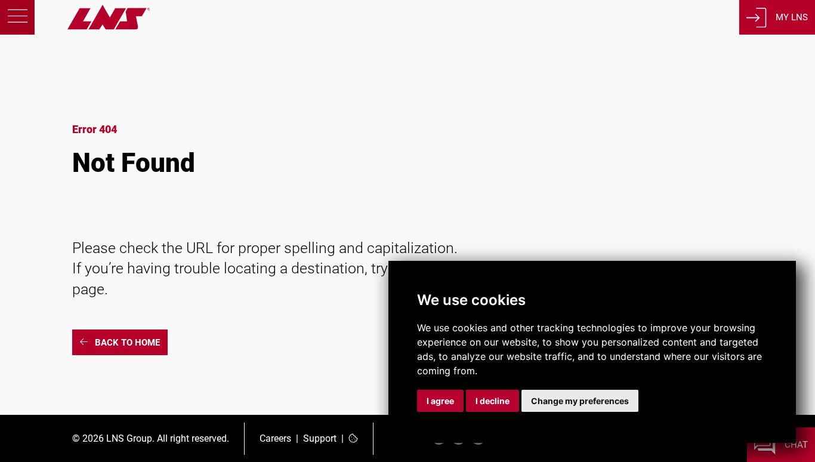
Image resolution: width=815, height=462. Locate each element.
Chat (796, 444)
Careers (275, 438)
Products (81, 109)
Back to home (127, 342)
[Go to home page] (75, 26)
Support (320, 438)
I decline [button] (493, 401)
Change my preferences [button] (580, 401)
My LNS (792, 17)
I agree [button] (440, 401)
